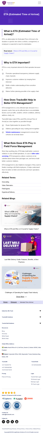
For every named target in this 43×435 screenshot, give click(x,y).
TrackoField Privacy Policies (9, 428)
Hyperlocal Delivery (8, 192)
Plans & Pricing (6, 377)
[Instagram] (3, 421)
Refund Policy (37, 428)
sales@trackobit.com (8, 414)
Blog (3, 331)
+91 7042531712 (6, 365)
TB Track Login (35, 384)
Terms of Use (29, 428)
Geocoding (5, 182)
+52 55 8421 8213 (7, 370)
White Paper (5, 336)
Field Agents (6, 188)
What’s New (5, 338)
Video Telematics (7, 185)
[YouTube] (16, 421)
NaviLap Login (35, 382)
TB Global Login (35, 379)
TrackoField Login (36, 377)
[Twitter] (12, 421)
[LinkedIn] (8, 421)
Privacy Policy (21, 428)
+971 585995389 (7, 367)
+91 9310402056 (36, 365)
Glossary (4, 333)
